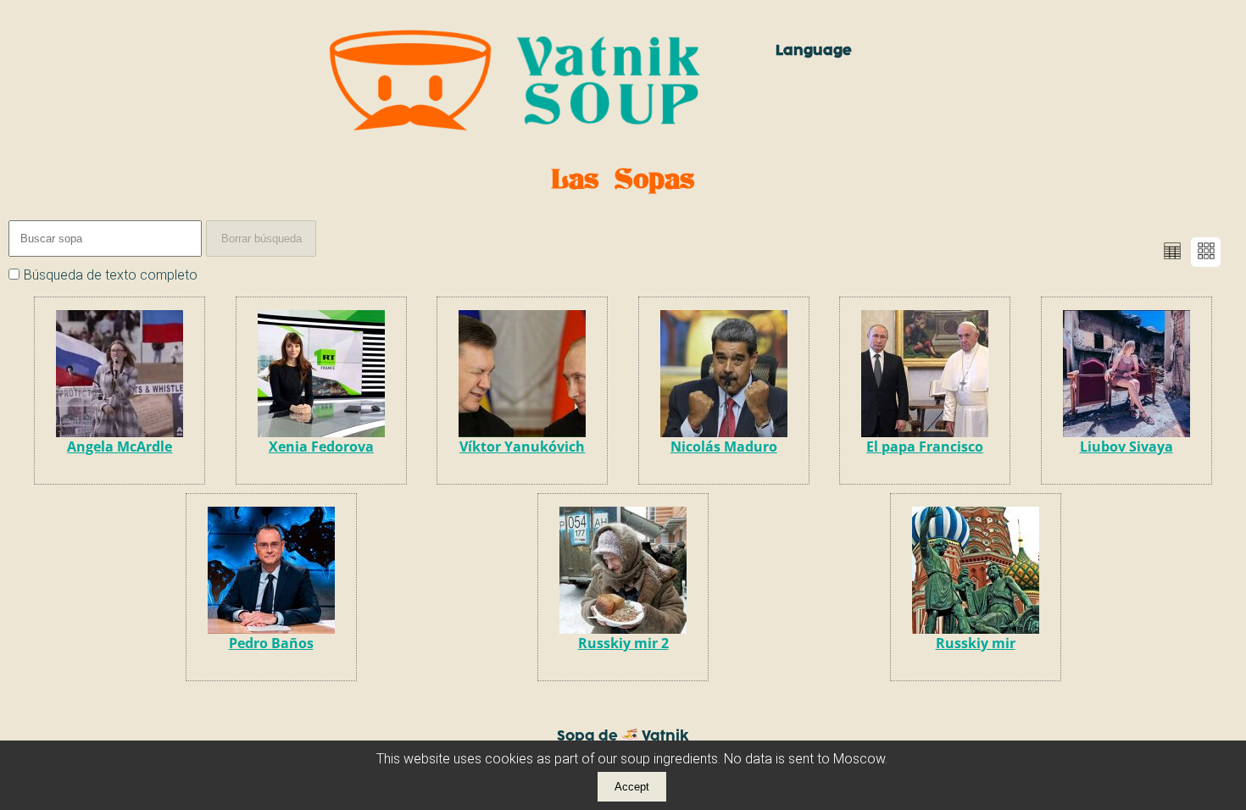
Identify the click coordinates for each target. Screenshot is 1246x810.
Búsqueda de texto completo (110, 274)
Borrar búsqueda (261, 238)
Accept (632, 786)
